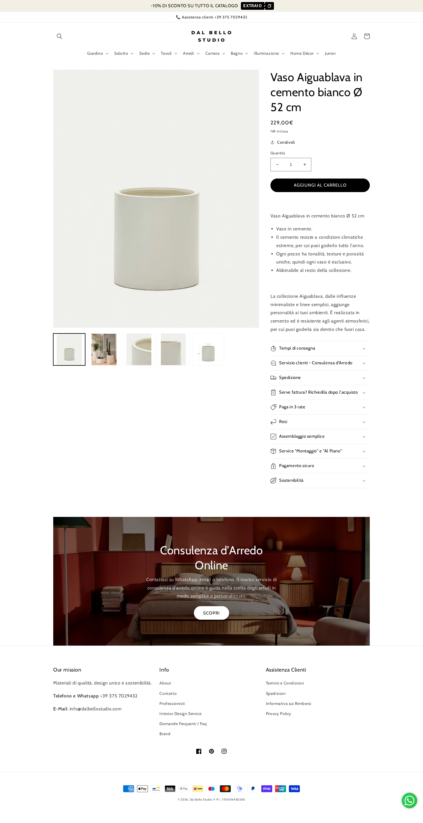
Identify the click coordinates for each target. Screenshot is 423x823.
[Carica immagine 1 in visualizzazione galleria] (69, 349)
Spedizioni (276, 693)
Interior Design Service (180, 713)
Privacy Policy (278, 713)
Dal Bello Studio (201, 799)
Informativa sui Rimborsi (288, 703)
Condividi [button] (286, 142)
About (165, 683)
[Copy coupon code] (269, 6)
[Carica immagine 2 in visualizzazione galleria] (104, 349)
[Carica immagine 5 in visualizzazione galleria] (208, 349)
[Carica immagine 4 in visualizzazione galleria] (174, 349)
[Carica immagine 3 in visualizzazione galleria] (139, 349)
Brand (164, 733)
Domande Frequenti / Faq (183, 723)
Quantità (277, 153)
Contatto (168, 693)
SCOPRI (211, 613)
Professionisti (172, 703)
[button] (59, 36)
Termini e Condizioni (285, 683)
